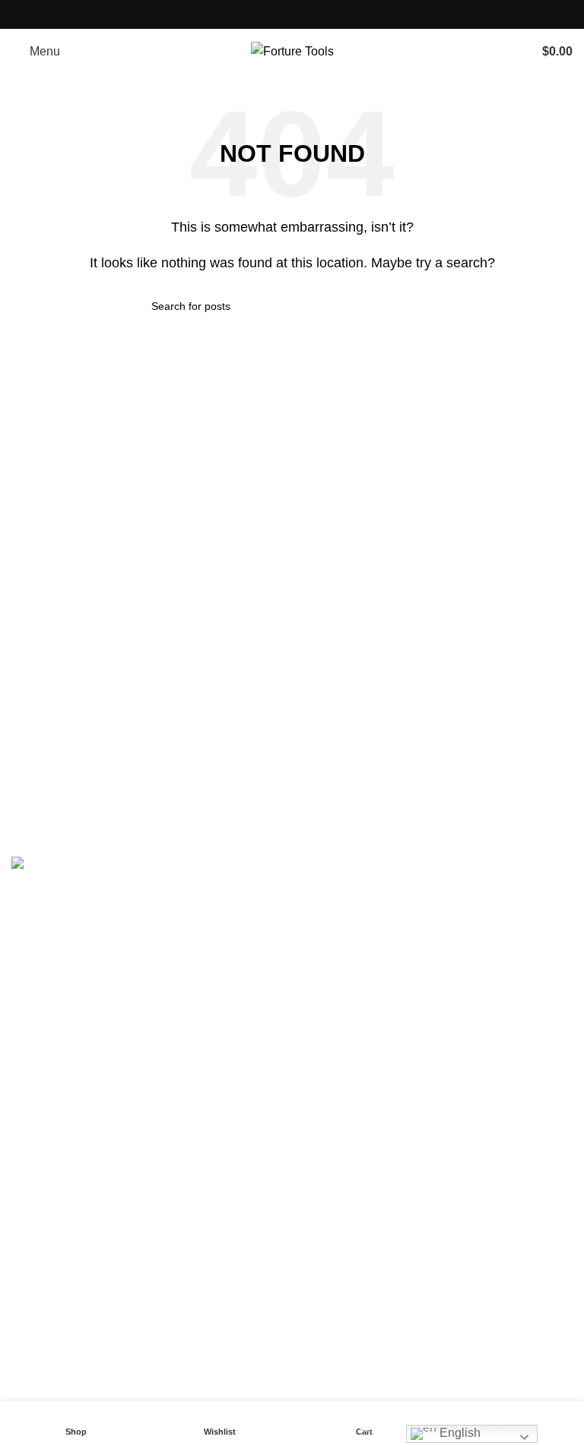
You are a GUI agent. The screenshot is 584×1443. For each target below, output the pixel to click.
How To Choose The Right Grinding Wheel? (130, 1258)
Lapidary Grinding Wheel (370, 1069)
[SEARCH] (426, 306)
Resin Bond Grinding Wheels (382, 956)
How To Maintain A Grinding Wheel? (108, 1286)
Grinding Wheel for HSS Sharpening (401, 1126)
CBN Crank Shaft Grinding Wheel (393, 1041)
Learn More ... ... (54, 1400)
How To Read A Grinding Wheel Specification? (136, 1315)
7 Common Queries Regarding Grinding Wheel (137, 1372)
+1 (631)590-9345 (120, 1075)
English (458, 1432)
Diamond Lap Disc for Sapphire (388, 1098)
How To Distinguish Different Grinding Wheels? (138, 1343)
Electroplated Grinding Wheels (385, 984)
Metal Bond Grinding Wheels (381, 927)
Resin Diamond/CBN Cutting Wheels (403, 1155)
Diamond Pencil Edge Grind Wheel (398, 1013)
